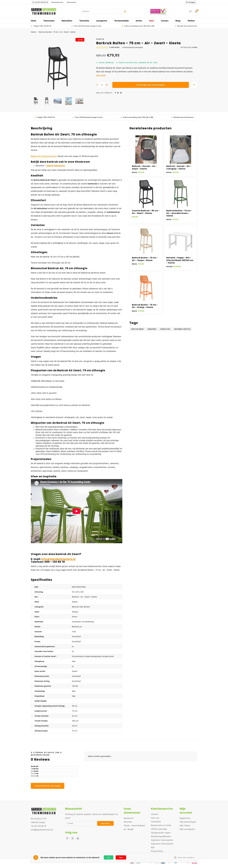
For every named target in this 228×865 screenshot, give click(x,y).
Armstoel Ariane (137, 329)
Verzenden (156, 821)
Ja (108, 857)
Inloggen (191, 2)
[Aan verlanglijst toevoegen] (194, 85)
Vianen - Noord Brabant (134, 825)
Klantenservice (57, 2)
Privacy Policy (157, 851)
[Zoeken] (125, 11)
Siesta (100, 39)
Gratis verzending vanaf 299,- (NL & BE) (139, 26)
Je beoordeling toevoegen (132, 47)
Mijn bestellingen (188, 822)
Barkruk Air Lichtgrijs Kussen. (44, 156)
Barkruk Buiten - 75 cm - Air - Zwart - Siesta (57, 32)
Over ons (155, 818)
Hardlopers (152, 329)
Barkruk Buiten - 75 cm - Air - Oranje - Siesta (145, 306)
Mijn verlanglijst (187, 829)
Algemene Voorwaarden (162, 840)
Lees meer (101, 75)
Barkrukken (67, 20)
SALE (151, 20)
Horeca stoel (165, 329)
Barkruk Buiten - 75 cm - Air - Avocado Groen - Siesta (179, 213)
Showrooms (71, 2)
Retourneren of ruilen (161, 825)
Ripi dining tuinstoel (182, 329)
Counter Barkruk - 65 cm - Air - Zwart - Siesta (146, 211)
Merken (191, 20)
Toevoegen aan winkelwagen (150, 85)
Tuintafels (84, 20)
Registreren (185, 818)
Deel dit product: (104, 93)
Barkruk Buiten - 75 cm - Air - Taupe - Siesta (145, 259)
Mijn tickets (185, 825)
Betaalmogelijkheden (161, 836)
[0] (196, 11)
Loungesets (101, 20)
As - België (128, 829)
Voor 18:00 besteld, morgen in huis (87, 26)
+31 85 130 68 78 (41, 2)
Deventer (128, 822)
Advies (139, 20)
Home (33, 20)
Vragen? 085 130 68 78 (42, 26)
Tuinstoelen (49, 20)
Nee (121, 857)
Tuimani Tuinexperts (55, 165)
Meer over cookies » (186, 857)
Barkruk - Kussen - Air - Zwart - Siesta (144, 167)
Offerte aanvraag (159, 829)
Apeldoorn (128, 818)
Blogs (178, 20)
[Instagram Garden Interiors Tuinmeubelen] (72, 838)
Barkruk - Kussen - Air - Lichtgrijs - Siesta (178, 167)
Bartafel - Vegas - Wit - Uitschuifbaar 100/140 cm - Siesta (179, 260)
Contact (164, 20)
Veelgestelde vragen (161, 832)
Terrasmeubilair (121, 20)
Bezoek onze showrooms (187, 26)
